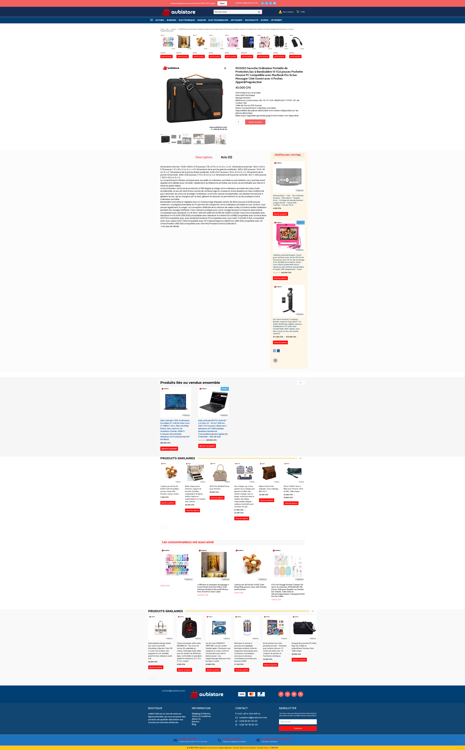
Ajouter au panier (166, 56)
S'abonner (298, 728)
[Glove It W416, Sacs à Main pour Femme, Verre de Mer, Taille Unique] (294, 473)
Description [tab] (203, 157)
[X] (270, 3)
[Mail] (294, 694)
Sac (168, 29)
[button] (225, 68)
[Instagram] (266, 3)
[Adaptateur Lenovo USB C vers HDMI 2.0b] (297, 42)
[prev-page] (274, 350)
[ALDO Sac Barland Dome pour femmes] (220, 473)
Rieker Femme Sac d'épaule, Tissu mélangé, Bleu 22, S (268, 488)
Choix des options (247, 56)
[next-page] (278, 350)
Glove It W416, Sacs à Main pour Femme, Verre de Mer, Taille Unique (293, 488)
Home (162, 29)
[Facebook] (262, 3)
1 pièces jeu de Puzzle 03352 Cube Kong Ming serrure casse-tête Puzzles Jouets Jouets (250, 586)
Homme (173, 29)
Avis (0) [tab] (226, 157)
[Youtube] (274, 3)
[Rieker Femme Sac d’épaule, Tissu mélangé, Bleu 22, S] (269, 473)
